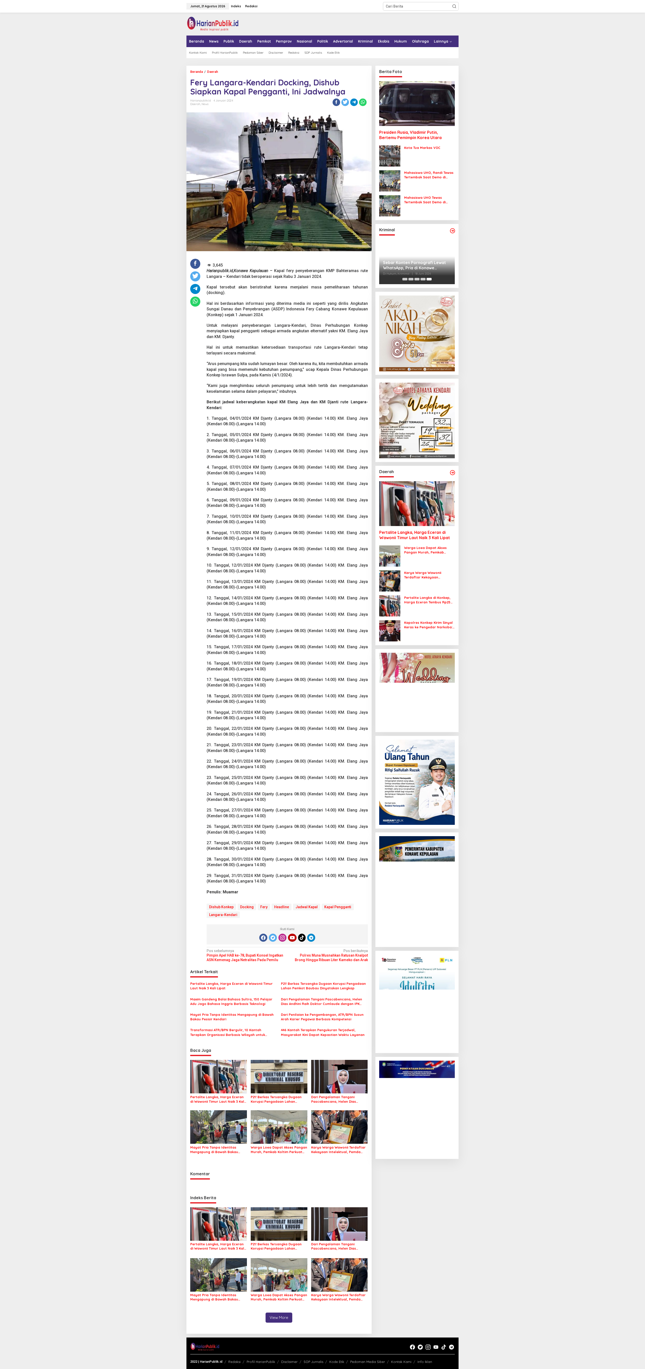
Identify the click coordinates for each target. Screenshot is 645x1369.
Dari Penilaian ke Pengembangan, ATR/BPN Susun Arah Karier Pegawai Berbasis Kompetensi (322, 1017)
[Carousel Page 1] (404, 279)
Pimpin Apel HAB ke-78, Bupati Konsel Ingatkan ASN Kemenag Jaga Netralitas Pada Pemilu (245, 955)
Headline (281, 907)
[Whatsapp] (363, 102)
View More (279, 1317)
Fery (264, 907)
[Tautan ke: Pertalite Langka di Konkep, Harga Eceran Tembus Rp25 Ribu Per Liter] (389, 606)
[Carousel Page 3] (417, 279)
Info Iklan (424, 1362)
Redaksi (234, 1362)
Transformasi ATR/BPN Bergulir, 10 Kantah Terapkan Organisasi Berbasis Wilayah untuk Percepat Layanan (227, 1032)
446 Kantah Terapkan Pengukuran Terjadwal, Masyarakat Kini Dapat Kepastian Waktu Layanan (323, 1032)
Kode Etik (336, 1362)
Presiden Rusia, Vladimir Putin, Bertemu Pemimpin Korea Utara (410, 135)
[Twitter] (273, 938)
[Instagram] (282, 938)
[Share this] (336, 102)
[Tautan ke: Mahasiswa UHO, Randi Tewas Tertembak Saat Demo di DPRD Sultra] (389, 181)
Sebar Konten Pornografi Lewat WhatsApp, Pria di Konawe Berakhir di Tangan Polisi (414, 265)
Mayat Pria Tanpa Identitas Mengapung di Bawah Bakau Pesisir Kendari (232, 1017)
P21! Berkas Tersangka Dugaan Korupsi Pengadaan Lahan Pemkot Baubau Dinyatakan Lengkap (323, 986)
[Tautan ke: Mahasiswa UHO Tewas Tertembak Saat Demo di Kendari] (389, 206)
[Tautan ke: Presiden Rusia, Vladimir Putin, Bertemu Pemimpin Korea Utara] (417, 103)
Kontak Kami (401, 1362)
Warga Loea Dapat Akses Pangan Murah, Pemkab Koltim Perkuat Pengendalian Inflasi (279, 1149)
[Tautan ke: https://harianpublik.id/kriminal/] (452, 231)
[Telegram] (311, 938)
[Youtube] (292, 938)
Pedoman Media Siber (367, 1362)
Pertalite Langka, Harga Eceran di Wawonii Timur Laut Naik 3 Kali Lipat (231, 986)
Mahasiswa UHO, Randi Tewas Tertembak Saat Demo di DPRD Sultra (429, 175)
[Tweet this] (345, 102)
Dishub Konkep (221, 907)
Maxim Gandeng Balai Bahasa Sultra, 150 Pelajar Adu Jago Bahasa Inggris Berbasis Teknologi (231, 1001)
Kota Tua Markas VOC (422, 148)
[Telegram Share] (354, 102)
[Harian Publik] (212, 24)
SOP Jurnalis (313, 1362)
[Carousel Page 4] (423, 279)
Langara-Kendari (223, 915)
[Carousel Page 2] (410, 279)
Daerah (195, 104)
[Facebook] (263, 938)
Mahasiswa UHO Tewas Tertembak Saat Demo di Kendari (425, 199)
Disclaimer (289, 1362)
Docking (247, 907)
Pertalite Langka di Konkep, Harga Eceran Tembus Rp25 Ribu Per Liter (427, 600)
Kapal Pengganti (337, 907)
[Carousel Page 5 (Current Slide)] (429, 279)
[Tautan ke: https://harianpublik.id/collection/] (452, 473)
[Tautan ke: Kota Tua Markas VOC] (389, 156)
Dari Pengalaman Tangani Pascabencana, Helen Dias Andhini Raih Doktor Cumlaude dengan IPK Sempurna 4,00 (321, 1001)
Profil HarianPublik (261, 1362)
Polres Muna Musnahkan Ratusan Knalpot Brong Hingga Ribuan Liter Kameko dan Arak (331, 955)
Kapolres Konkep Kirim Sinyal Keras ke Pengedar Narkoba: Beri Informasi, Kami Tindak (428, 625)
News (205, 104)
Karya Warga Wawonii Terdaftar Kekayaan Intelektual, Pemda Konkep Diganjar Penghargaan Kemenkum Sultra (338, 1149)
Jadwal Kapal (307, 907)
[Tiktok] (302, 938)
